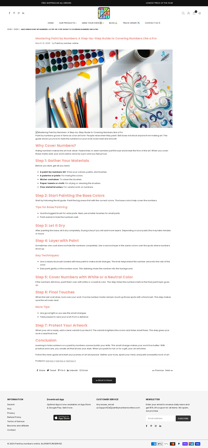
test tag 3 (71, 360)
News (16, 29)
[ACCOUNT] (188, 13)
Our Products (67, 22)
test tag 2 (60, 360)
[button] (194, 13)
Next (167, 370)
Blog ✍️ (113, 22)
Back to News (105, 380)
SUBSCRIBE (183, 418)
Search (11, 404)
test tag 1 (50, 360)
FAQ (9, 408)
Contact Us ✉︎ (152, 22)
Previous (159, 370)
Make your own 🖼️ (92, 22)
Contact (11, 429)
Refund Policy (14, 417)
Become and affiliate (18, 425)
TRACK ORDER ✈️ (131, 22)
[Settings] (199, 13)
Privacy (11, 413)
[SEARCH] (183, 13)
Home (51, 22)
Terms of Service (16, 421)
